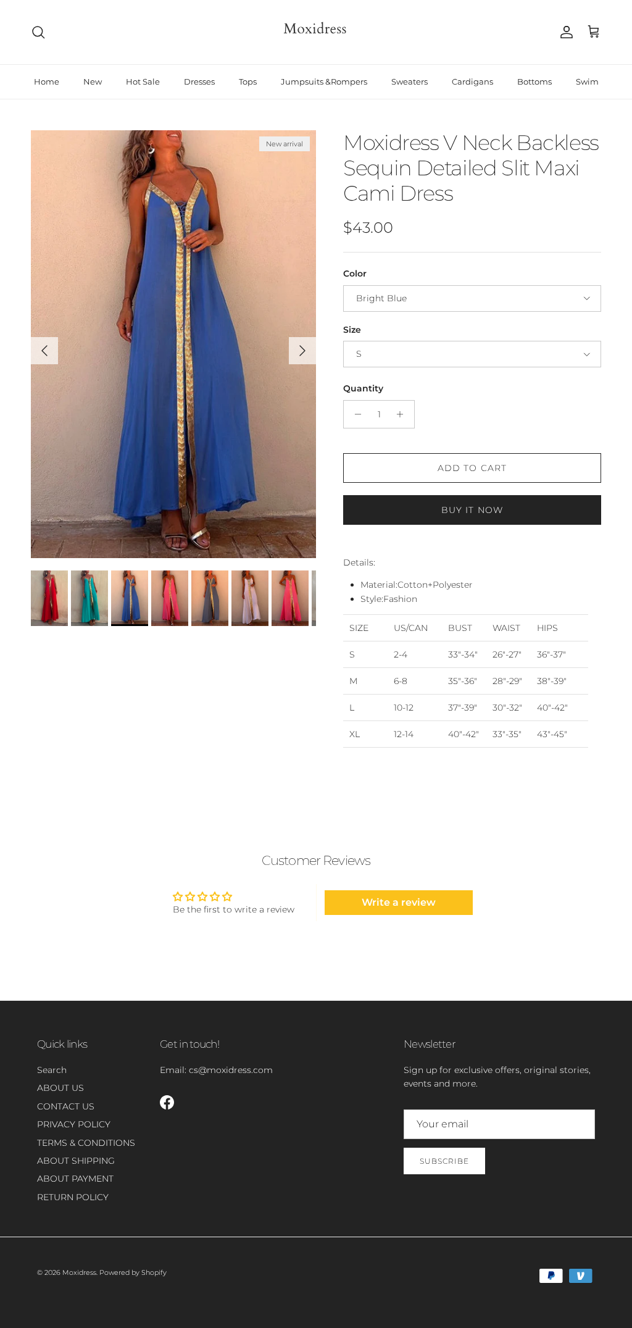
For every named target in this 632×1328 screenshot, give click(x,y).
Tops (248, 81)
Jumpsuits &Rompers (324, 81)
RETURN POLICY (73, 1197)
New (92, 81)
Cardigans (472, 81)
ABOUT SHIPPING (76, 1160)
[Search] (38, 32)
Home (46, 81)
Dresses (199, 81)
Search (52, 1069)
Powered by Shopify (133, 1272)
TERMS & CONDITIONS (86, 1142)
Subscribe (444, 1161)
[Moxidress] (316, 32)
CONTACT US (65, 1106)
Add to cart (472, 468)
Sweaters (409, 81)
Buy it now (472, 510)
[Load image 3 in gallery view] (173, 344)
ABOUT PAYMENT (75, 1178)
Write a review (399, 902)
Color (355, 273)
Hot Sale (143, 81)
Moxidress (79, 1272)
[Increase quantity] (403, 414)
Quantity (363, 388)
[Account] (564, 32)
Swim (587, 81)
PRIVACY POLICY (73, 1124)
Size (352, 329)
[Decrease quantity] (354, 414)
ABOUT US (60, 1087)
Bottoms (534, 81)
